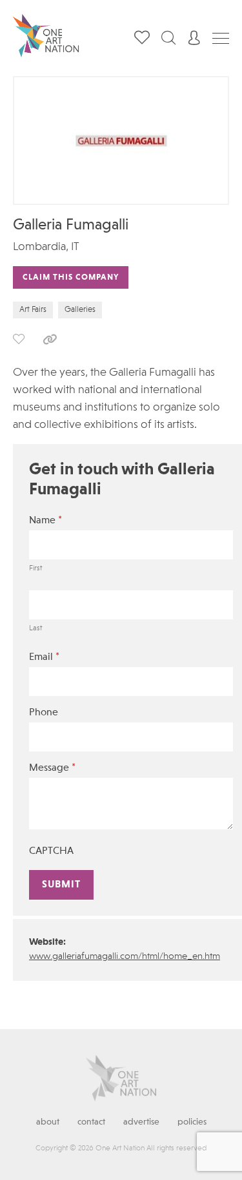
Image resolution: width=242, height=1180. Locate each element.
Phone (43, 713)
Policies (192, 1122)
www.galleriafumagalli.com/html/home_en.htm (124, 957)
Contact (91, 1122)
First (35, 568)
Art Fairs (32, 309)
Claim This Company (71, 277)
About (47, 1122)
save (19, 339)
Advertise (141, 1122)
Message (52, 767)
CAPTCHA (51, 851)
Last (35, 628)
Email (44, 657)
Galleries (80, 309)
